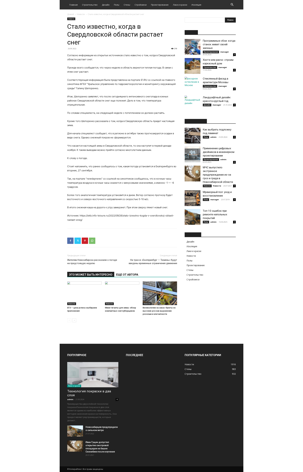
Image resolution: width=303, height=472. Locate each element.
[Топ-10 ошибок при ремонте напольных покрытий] (192, 217)
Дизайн (106, 4)
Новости (81, 14)
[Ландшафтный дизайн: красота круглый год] (192, 103)
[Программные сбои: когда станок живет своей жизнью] (192, 47)
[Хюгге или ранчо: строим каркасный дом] (192, 66)
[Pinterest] (85, 241)
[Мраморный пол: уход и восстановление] (192, 198)
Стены (127, 4)
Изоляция (196, 4)
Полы (116, 4)
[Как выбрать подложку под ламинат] (192, 136)
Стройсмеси (141, 4)
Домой (70, 14)
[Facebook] (70, 241)
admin (213, 137)
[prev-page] (69, 320)
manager (224, 52)
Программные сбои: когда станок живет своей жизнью (219, 44)
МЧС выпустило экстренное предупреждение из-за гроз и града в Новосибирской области (218, 174)
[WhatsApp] (92, 241)
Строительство (90, 4)
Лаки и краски (180, 4)
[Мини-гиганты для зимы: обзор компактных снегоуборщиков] (122, 293)
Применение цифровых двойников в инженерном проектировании (218, 152)
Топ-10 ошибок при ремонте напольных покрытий (215, 214)
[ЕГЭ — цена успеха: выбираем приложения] (84, 293)
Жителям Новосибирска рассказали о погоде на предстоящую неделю (92, 262)
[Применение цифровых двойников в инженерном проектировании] (192, 154)
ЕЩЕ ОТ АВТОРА (127, 274)
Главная (73, 4)
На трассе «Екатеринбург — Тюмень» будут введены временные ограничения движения (153, 262)
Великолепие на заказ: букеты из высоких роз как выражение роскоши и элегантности (159, 311)
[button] (232, 4)
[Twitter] (77, 241)
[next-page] (74, 320)
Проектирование (160, 4)
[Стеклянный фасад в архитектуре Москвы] (192, 85)
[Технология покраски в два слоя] (92, 374)
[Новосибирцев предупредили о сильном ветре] (75, 431)
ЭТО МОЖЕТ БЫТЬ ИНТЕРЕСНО (90, 274)
